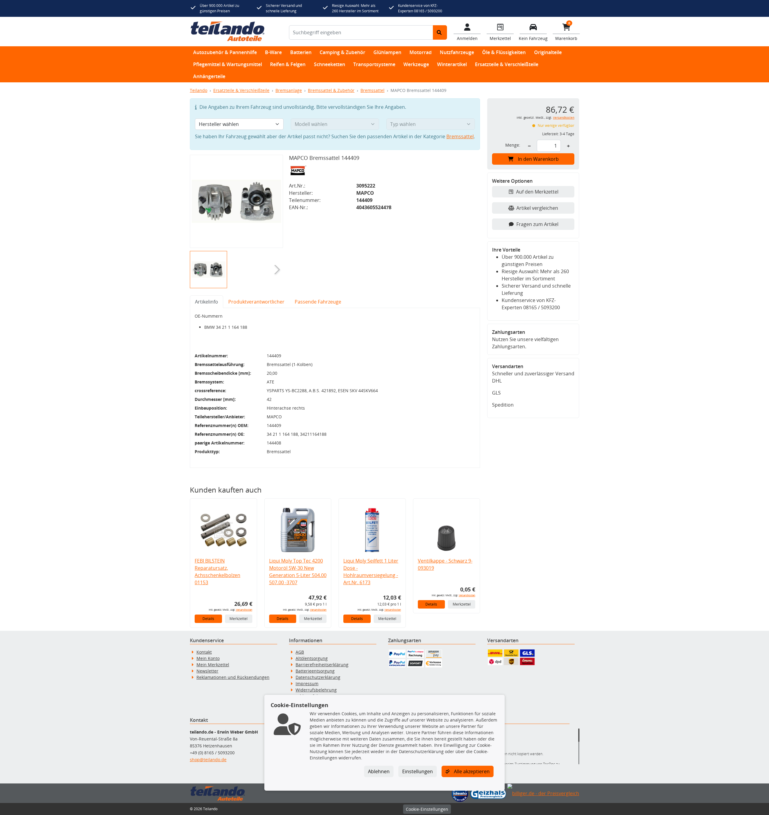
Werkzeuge (416, 64)
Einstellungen (417, 771)
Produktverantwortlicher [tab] (256, 301)
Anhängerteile (209, 76)
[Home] (227, 31)
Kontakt (204, 652)
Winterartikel (452, 64)
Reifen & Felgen (287, 64)
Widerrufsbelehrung (316, 690)
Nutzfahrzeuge (457, 52)
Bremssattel (372, 90)
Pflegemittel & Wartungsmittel (227, 64)
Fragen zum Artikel (537, 224)
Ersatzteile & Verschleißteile (506, 64)
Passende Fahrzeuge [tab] (318, 301)
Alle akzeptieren (471, 771)
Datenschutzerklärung (318, 677)
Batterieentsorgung (315, 671)
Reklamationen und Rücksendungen (232, 677)
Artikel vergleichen (537, 208)
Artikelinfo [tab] (206, 301)
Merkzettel (238, 618)
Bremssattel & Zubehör (331, 90)
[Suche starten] (440, 32)
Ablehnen (379, 771)
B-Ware (273, 52)
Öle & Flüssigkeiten (504, 52)
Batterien (301, 52)
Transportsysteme (374, 64)
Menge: (512, 145)
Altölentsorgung (312, 658)
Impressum (307, 683)
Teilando (198, 90)
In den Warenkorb (538, 159)
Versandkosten (244, 609)
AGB (300, 652)
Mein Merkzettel (212, 664)
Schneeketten (329, 64)
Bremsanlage (288, 90)
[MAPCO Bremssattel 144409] (236, 201)
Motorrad (420, 52)
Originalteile (548, 52)
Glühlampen (387, 52)
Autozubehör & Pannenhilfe (225, 52)
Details (208, 618)
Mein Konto (208, 658)
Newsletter (207, 671)
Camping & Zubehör (342, 52)
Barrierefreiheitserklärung (322, 664)
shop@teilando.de (208, 759)
